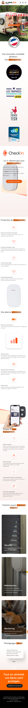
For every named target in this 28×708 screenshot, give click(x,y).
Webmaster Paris (17, 701)
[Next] (16, 667)
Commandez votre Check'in (14, 25)
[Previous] (12, 667)
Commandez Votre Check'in (14, 685)
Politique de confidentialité (18, 697)
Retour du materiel (14, 700)
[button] (25, 2)
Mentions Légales (7, 698)
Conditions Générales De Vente (17, 698)
